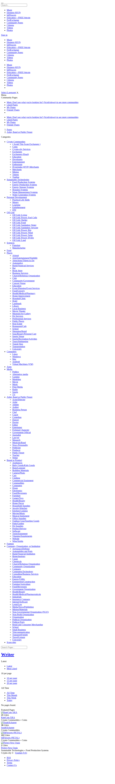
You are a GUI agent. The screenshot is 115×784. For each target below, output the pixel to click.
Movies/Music (18, 513)
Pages (9, 129)
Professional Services (21, 318)
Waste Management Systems (25, 192)
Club (14, 278)
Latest (9, 666)
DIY (14, 210)
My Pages (11, 107)
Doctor (15, 422)
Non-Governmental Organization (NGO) (30, 612)
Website (15, 538)
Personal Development (17, 197)
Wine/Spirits (17, 541)
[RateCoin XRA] (57, 712)
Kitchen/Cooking (20, 511)
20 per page (12, 683)
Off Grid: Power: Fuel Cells (24, 217)
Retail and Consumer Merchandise (27, 624)
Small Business (19, 629)
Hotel (14, 301)
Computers (11, 351)
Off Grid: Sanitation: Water (24, 225)
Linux (15, 354)
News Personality (20, 445)
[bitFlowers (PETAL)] (57, 732)
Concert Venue (19, 283)
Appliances (17, 463)
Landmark (16, 303)
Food (9, 250)
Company (16, 569)
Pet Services (17, 316)
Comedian (16, 417)
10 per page (12, 678)
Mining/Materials (19, 609)
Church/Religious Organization (26, 275)
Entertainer (17, 427)
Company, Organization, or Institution (23, 546)
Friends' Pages (13, 110)
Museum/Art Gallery (21, 313)
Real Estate (17, 324)
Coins (15, 147)
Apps (9, 367)
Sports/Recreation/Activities (24, 339)
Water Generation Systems (24, 195)
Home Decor (18, 503)
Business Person (19, 410)
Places (9, 253)
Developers (17, 159)
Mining (15, 172)
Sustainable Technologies (18, 179)
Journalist (16, 435)
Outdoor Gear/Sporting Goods (25, 521)
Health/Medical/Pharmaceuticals (26, 594)
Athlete (15, 404)
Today (9, 700)
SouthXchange (7, 727)
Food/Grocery (18, 291)
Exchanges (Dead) (20, 154)
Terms (9, 763)
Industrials (16, 597)
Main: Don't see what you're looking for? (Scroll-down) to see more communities (42, 102)
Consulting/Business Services (25, 574)
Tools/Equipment (19, 533)
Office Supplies (19, 518)
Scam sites (11, 642)
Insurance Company (21, 599)
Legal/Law (17, 604)
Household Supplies (21, 506)
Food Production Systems (23, 182)
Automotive (17, 263)
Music (15, 384)
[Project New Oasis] (57, 743)
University (17, 349)
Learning (16, 205)
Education (16, 157)
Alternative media (20, 374)
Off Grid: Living (19, 215)
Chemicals (17, 561)
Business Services (20, 273)
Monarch (16, 440)
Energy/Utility (18, 579)
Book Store (17, 270)
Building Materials (20, 470)
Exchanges (17, 152)
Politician (16, 447)
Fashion (10, 544)
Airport (15, 255)
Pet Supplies (17, 526)
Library (15, 306)
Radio (15, 389)
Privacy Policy (13, 760)
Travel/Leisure (18, 637)
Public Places (18, 321)
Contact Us (12, 765)
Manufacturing (18, 248)
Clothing (16, 478)
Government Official (21, 432)
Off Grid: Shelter (19, 220)
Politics (15, 372)
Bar (14, 268)
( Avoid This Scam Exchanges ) (26, 144)
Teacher (15, 455)
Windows (16, 356)
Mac (14, 359)
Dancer (15, 420)
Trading (15, 177)
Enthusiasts (17, 164)
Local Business (19, 308)
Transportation (18, 346)
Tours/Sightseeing (20, 341)
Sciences (10, 243)
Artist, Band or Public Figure (19, 132)
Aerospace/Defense (21, 549)
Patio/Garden (18, 523)
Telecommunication (21, 632)
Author (15, 407)
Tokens (15, 174)
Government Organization (23, 589)
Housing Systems (20, 190)
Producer (16, 450)
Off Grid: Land (19, 240)
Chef (14, 412)
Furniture (16, 495)
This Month (12, 695)
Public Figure (18, 452)
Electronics (17, 490)
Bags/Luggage (18, 468)
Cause (15, 559)
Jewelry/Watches (19, 508)
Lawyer (15, 437)
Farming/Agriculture (21, 584)
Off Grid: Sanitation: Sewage (25, 227)
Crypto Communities (16, 141)
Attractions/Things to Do (23, 260)
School (15, 329)
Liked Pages (12, 105)
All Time (11, 693)
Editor (15, 425)
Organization (18, 617)
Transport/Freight (20, 635)
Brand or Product (14, 460)
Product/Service (19, 528)
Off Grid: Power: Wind (22, 233)
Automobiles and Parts (22, 551)
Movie (15, 382)
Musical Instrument (20, 516)
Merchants (17, 169)
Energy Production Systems (24, 184)
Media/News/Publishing (23, 607)
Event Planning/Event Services (26, 288)
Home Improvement (21, 296)
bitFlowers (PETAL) (10, 738)
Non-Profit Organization (23, 614)
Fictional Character (20, 430)
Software (16, 531)
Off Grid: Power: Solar (22, 235)
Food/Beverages (19, 493)
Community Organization (23, 566)
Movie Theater (18, 311)
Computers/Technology (22, 571)
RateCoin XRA (8, 717)
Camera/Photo (18, 473)
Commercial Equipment (22, 480)
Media (9, 369)
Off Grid (10, 212)
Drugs (15, 488)
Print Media (17, 387)
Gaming (15, 377)
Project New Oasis (9, 748)
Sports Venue (18, 336)
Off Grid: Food (19, 222)
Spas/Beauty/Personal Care (24, 334)
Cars (14, 475)
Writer (15, 458)
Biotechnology (18, 556)
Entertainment (18, 162)
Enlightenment (18, 207)
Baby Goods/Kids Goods (23, 465)
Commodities (18, 483)
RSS (9, 757)
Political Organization (22, 619)
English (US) (21, 753)
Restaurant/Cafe (19, 326)
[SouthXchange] (57, 722)
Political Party (18, 622)
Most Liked (12, 668)
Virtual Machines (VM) (22, 364)
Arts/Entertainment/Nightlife (24, 258)
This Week (11, 698)
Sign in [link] (4, 35)
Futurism (16, 245)
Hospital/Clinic (19, 298)
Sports (15, 392)
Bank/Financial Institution (23, 554)
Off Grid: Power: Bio (21, 230)
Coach (15, 415)
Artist (14, 402)
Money (15, 202)
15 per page (12, 680)
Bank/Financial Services (23, 265)
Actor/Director (18, 399)
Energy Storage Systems (23, 187)
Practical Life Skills (21, 200)
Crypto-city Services (21, 149)
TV (13, 394)
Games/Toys (17, 498)
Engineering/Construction (23, 581)
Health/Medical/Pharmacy (23, 293)
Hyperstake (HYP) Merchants (25, 167)
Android (16, 361)
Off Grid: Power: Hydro (23, 238)
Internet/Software (20, 602)
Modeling (16, 379)
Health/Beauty (18, 501)
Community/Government (23, 281)
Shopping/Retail (19, 331)
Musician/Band (19, 442)
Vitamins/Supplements (22, 536)
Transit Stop (17, 344)
